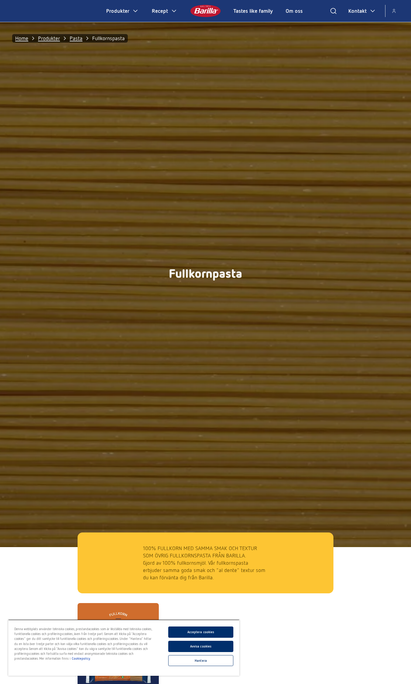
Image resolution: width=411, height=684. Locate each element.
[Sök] (333, 11)
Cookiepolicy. (81, 658)
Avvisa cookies (201, 646)
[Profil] (394, 11)
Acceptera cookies (200, 632)
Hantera (201, 660)
